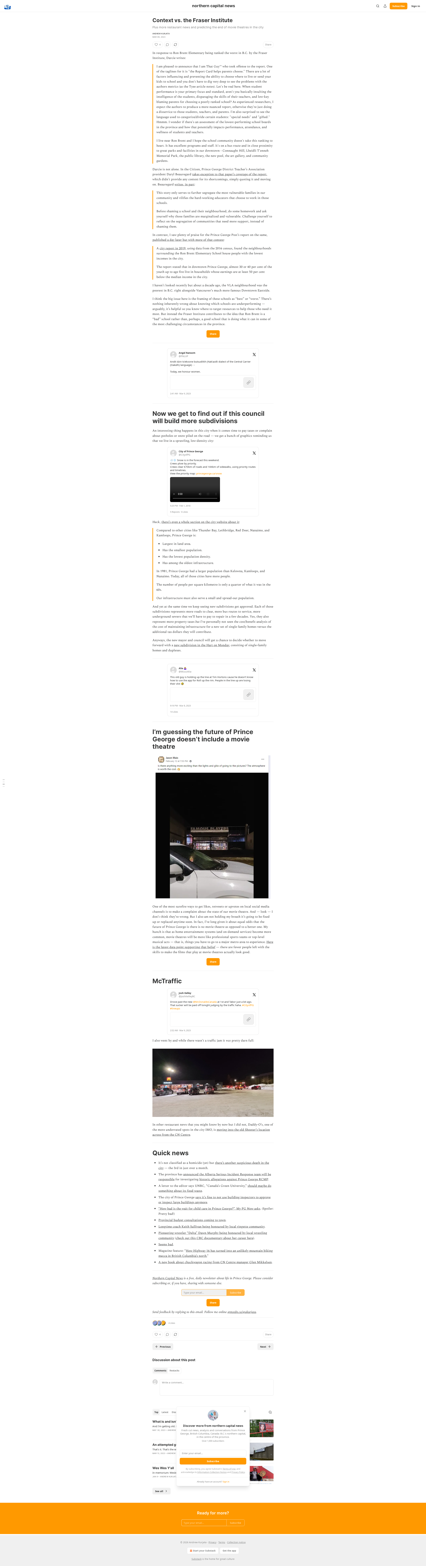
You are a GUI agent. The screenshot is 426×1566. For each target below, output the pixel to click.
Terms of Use (229, 1468)
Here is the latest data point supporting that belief (212, 944)
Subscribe (398, 6)
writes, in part (184, 184)
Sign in (415, 6)
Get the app (229, 1550)
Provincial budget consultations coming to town (192, 1220)
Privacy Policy (238, 1472)
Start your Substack (204, 1550)
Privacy (212, 1542)
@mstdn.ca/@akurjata (241, 1312)
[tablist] (166, 1370)
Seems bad (165, 1244)
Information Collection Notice (212, 1472)
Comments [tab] (160, 1370)
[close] (245, 1411)
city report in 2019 (173, 248)
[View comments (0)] (167, 44)
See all (159, 1491)
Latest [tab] (165, 1412)
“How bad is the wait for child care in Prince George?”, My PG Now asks (209, 1208)
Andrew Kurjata (161, 33)
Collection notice (236, 1542)
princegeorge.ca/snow (209, 473)
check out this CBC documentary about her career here (214, 1238)
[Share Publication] (385, 6)
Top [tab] (156, 1412)
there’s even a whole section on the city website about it (200, 522)
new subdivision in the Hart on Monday (201, 645)
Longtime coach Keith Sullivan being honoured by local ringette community (211, 1226)
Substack (197, 1559)
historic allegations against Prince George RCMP (233, 1179)
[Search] (377, 6)
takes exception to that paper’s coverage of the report (229, 174)
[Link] (147, 417)
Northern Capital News (167, 1278)
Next (263, 1346)
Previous (165, 1346)
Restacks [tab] (174, 1370)
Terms (221, 1542)
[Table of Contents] (3, 783)
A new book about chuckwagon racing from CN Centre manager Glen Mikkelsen (215, 1262)
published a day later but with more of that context (188, 240)
